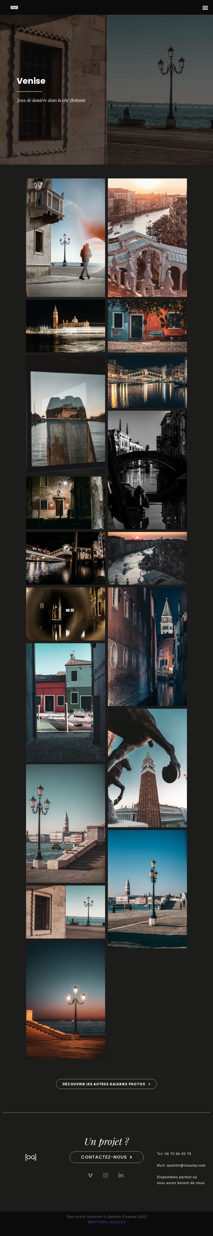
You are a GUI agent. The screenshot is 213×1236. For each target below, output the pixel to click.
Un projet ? (106, 1141)
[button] (205, 7)
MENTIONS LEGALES (107, 1222)
